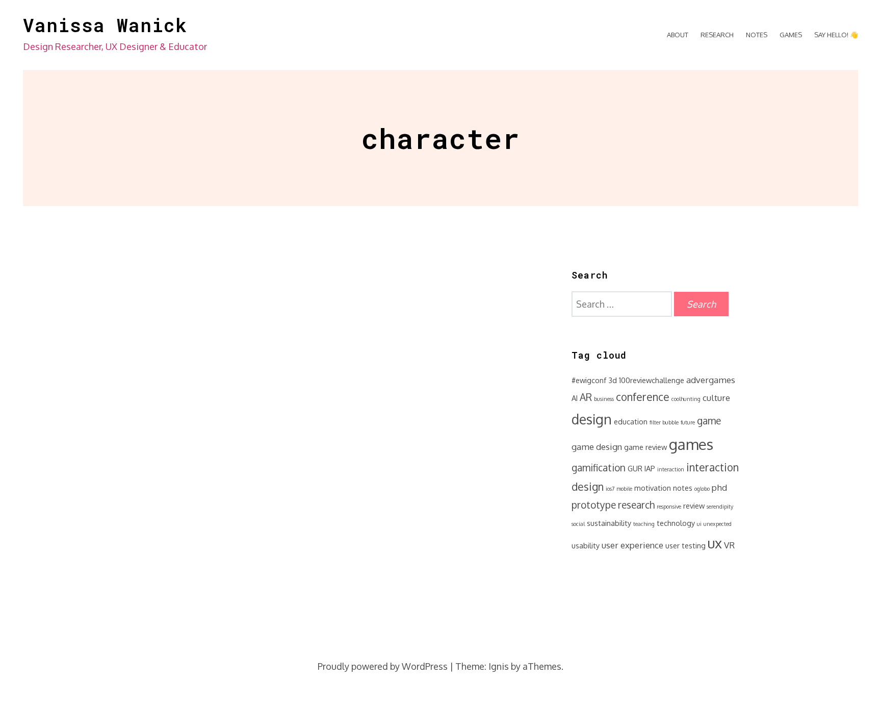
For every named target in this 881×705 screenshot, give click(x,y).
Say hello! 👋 (836, 35)
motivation (652, 487)
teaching (644, 523)
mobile (624, 488)
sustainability (609, 522)
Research (717, 35)
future (688, 422)
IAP (649, 468)
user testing (685, 545)
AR (586, 397)
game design (597, 446)
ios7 (610, 488)
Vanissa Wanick (105, 25)
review (694, 505)
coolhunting (686, 398)
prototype (594, 504)
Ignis (498, 666)
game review (645, 446)
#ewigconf (589, 380)
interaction (670, 469)
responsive (669, 506)
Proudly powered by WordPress (383, 666)
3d (612, 380)
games (691, 444)
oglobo (702, 488)
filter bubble (664, 422)
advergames (710, 379)
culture (716, 397)
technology (676, 522)
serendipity (720, 506)
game (709, 420)
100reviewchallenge (651, 380)
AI (575, 397)
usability (586, 545)
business (604, 398)
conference (642, 397)
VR (729, 545)
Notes (756, 35)
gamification (599, 467)
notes (682, 487)
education (630, 421)
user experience (632, 545)
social (578, 523)
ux (715, 542)
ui (699, 523)
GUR (635, 468)
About (677, 35)
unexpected (718, 523)
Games (791, 35)
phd (719, 487)
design (592, 419)
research (636, 504)
